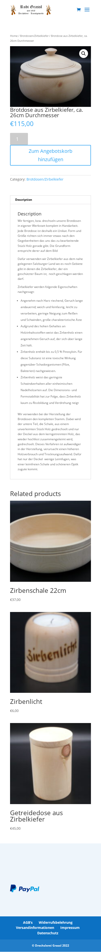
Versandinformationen (35, 927)
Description (23, 200)
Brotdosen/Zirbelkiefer (34, 36)
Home (14, 36)
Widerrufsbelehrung (56, 922)
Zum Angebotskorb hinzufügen (50, 155)
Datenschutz (47, 933)
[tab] (50, 200)
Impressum (70, 927)
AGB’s (28, 922)
